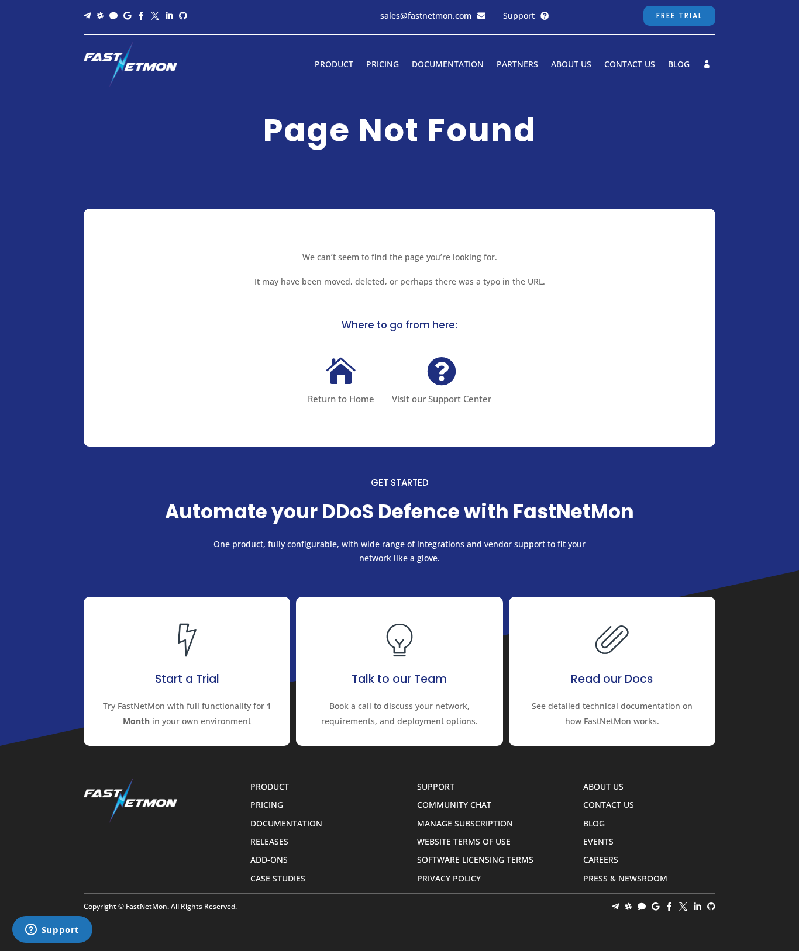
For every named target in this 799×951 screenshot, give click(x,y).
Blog (679, 65)
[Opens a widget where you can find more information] (52, 930)
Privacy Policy (449, 879)
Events (598, 842)
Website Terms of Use (464, 842)
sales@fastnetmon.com (425, 15)
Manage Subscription (465, 824)
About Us (571, 65)
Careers (600, 860)
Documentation (448, 65)
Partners (517, 65)
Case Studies (277, 879)
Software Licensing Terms (475, 860)
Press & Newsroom (625, 879)
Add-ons (269, 860)
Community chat (454, 805)
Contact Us (629, 65)
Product (334, 65)
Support (519, 15)
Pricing (382, 65)
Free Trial (679, 15)
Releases (269, 842)
